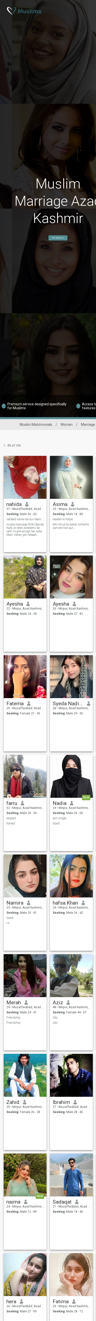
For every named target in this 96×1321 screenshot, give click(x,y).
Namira (14, 903)
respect (11, 818)
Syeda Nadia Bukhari (68, 704)
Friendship (13, 1017)
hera (11, 1301)
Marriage (88, 425)
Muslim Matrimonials (36, 425)
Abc (55, 1017)
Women (67, 425)
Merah (13, 1002)
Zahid (12, 1102)
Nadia (59, 803)
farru (11, 803)
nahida (14, 504)
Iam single (59, 818)
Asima (60, 504)
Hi (7, 923)
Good (56, 823)
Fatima (61, 1301)
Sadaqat (62, 1202)
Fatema (15, 704)
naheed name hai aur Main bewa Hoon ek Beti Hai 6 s (25, 519)
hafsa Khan (65, 903)
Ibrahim (61, 1102)
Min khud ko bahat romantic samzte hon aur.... (71, 526)
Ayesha (14, 604)
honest (10, 823)
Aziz (58, 1002)
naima (13, 1202)
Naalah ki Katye (63, 519)
